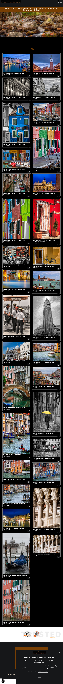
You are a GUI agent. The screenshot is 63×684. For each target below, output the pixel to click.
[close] (60, 653)
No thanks (39, 676)
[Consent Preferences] (2, 681)
